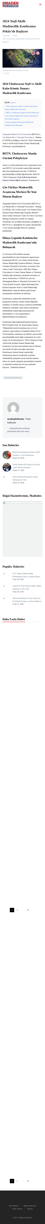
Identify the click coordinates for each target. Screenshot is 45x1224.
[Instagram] (24, 1197)
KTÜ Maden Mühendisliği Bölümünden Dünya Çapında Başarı (26, 575)
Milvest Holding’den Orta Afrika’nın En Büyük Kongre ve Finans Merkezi (27, 599)
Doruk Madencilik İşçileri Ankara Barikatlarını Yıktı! (25, 478)
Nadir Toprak (17, 1209)
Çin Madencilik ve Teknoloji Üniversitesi (18, 137)
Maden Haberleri (30, 1206)
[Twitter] (8, 385)
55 (28, 910)
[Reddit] (22, 385)
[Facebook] (4, 385)
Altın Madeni (14, 1206)
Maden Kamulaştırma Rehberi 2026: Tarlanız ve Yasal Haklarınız (26, 453)
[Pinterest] (11, 385)
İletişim (30, 1209)
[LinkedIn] (18, 385)
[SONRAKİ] (33, 910)
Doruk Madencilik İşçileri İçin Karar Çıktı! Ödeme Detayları (26, 466)
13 (28, 1181)
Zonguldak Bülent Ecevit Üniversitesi (17, 134)
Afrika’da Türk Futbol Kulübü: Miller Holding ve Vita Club (27, 587)
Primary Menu (40, 4)
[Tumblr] (15, 385)
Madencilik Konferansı (13, 378)
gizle (13, 102)
